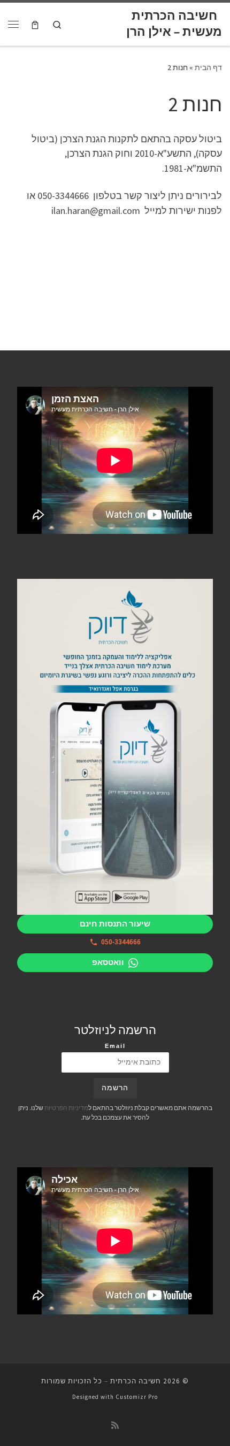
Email (115, 1046)
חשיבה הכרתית (135, 1381)
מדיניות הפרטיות (66, 1108)
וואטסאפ (108, 962)
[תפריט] (13, 24)
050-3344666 (121, 941)
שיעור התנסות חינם (115, 924)
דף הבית (208, 67)
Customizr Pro (137, 1397)
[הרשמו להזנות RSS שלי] (115, 1425)
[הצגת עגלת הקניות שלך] (35, 23)
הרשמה (115, 1088)
